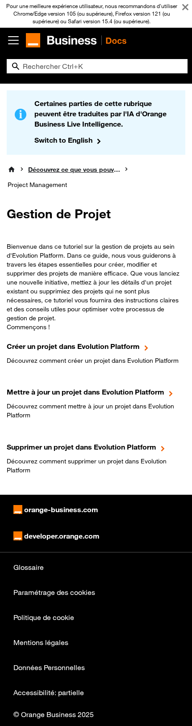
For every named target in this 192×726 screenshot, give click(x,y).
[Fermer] (185, 7)
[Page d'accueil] (12, 169)
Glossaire (28, 567)
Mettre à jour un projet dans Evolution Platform (85, 391)
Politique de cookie (43, 617)
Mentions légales (40, 642)
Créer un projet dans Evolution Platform (73, 346)
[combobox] (97, 66)
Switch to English (63, 140)
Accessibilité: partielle (48, 692)
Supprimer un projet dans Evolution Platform (81, 446)
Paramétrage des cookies (54, 592)
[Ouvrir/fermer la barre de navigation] (13, 40)
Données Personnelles (49, 667)
